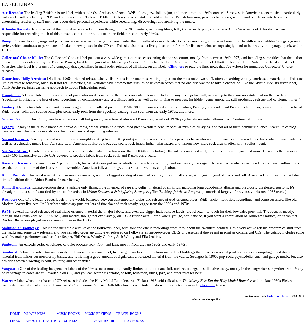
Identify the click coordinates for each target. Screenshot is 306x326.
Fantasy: (9, 107)
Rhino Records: (14, 175)
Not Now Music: (15, 151)
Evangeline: (11, 95)
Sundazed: (10, 252)
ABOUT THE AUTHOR (43, 320)
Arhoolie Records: (16, 29)
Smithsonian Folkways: (20, 228)
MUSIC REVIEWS (98, 313)
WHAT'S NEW (35, 313)
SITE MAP (71, 320)
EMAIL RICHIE (104, 320)
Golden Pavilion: (15, 119)
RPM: (6, 211)
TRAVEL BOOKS (129, 313)
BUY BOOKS (134, 320)
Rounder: (9, 199)
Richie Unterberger (278, 295)
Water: (7, 281)
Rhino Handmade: (16, 187)
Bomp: (7, 41)
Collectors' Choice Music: (22, 58)
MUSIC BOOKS (68, 313)
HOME (15, 313)
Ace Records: (12, 13)
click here (207, 285)
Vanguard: (10, 268)
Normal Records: (15, 139)
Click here (176, 66)
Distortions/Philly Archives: (24, 78)
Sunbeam (9, 244)
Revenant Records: (17, 163)
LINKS (15, 320)
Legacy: (8, 127)
